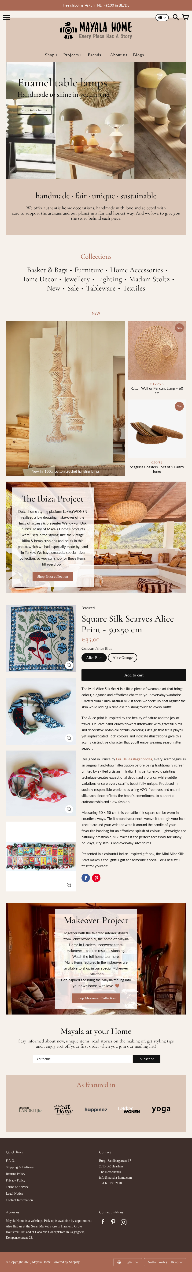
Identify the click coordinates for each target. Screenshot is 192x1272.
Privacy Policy (15, 1180)
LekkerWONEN (75, 511)
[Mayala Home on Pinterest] (113, 1223)
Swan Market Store (44, 1226)
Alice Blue (94, 658)
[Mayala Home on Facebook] (103, 1223)
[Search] (175, 17)
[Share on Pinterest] (96, 878)
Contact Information (19, 1200)
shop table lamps (34, 110)
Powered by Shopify (66, 1262)
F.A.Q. (10, 1161)
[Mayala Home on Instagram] (124, 1223)
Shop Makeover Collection (96, 998)
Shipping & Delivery (20, 1167)
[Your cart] (185, 17)
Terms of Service (17, 1187)
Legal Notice (14, 1193)
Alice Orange (123, 658)
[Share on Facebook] (85, 878)
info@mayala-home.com (115, 1177)
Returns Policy (15, 1174)
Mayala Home (41, 1262)
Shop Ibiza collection (52, 576)
